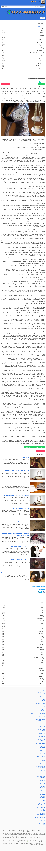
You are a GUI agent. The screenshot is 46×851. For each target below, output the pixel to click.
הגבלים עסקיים (41, 739)
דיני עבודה (42, 707)
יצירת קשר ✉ (41, 83)
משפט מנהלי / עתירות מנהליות (38, 816)
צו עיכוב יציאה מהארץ (40, 766)
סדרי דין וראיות (42, 589)
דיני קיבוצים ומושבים (40, 756)
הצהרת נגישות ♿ (41, 823)
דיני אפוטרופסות (41, 767)
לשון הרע (43, 752)
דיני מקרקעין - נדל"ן (41, 814)
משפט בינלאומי (41, 736)
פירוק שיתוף (42, 777)
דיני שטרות (42, 794)
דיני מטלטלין (42, 784)
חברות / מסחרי (41, 716)
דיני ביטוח (43, 764)
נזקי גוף (43, 809)
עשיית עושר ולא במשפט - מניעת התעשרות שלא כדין (15, 572)
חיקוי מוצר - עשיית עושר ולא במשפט (20, 559)
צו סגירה (43, 790)
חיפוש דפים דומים (5, 83)
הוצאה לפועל (42, 774)
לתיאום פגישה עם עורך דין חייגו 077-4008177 (34, 447)
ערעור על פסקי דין (41, 807)
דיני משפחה (42, 705)
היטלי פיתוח (42, 783)
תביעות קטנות (42, 727)
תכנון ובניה (42, 811)
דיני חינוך (43, 770)
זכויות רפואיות (42, 733)
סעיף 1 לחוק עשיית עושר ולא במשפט (20, 521)
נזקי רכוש (43, 810)
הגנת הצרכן (42, 712)
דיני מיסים (42, 749)
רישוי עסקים (42, 796)
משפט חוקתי (42, 789)
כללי (44, 690)
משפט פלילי (42, 821)
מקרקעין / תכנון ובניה (40, 703)
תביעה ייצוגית (42, 726)
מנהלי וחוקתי (42, 715)
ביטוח (43, 695)
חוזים (37, 589)
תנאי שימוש (42, 824)
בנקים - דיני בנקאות (40, 742)
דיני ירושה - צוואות (41, 762)
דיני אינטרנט (42, 786)
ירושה (43, 700)
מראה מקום (42, 744)
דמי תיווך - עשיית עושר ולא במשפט (20, 546)
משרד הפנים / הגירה (40, 719)
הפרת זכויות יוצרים (41, 776)
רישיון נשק (42, 780)
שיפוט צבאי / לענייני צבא (39, 732)
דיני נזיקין (43, 706)
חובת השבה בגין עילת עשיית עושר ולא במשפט (17, 470)
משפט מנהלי (42, 779)
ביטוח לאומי (42, 696)
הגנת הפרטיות (42, 782)
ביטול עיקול (42, 750)
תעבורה (43, 710)
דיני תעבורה (42, 820)
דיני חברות (42, 747)
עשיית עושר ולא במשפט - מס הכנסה (20, 483)
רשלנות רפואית (41, 720)
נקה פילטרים (40, 26)
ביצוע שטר (42, 740)
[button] (44, 592)
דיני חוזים (43, 772)
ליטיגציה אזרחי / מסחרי (40, 817)
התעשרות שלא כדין (24, 457)
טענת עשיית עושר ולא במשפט (21, 508)
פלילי (44, 693)
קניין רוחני (43, 709)
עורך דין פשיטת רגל (41, 737)
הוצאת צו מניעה (41, 804)
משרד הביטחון (42, 717)
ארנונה (43, 773)
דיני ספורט (42, 734)
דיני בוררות (42, 769)
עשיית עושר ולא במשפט (36, 586)
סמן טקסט (43, 81)
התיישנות (42, 586)
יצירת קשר (42, 754)
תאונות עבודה (42, 803)
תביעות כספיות (41, 729)
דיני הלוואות (42, 746)
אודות (43, 799)
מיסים (43, 702)
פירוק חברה (42, 760)
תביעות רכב (42, 806)
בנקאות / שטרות (41, 697)
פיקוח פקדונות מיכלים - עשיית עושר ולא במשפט (17, 495)
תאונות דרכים (42, 801)
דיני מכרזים (42, 787)
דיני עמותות (42, 730)
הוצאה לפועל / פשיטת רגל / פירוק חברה (36, 713)
